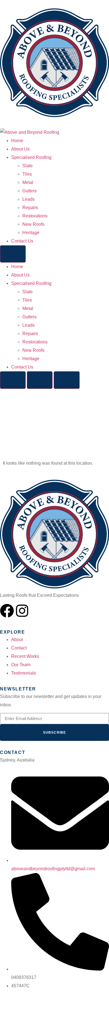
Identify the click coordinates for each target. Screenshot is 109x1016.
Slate (27, 165)
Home (17, 140)
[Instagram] (22, 611)
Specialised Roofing (31, 157)
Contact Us (22, 241)
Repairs (30, 207)
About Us (20, 149)
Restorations (35, 216)
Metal (27, 182)
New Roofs (33, 224)
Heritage (30, 232)
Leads (28, 199)
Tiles (27, 174)
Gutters (29, 190)
